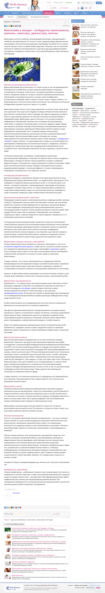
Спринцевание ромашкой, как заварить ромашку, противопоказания (90, 96)
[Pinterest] (20, 26)
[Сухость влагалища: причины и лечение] (75, 59)
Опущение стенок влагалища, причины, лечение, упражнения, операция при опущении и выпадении (90, 43)
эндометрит (54, 249)
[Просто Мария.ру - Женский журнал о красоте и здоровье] (15, 8)
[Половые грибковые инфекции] (75, 89)
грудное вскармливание (79, 124)
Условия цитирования (94, 585)
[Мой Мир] (11, 26)
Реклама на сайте (80, 587)
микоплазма (41, 520)
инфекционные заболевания (89, 122)
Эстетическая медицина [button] (31, 13)
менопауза (86, 116)
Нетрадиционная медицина (40, 17)
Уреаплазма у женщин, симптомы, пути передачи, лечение (33, 528)
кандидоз (83, 126)
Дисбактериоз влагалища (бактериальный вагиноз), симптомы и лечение (39, 541)
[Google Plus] (16, 26)
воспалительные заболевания (89, 112)
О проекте (70, 585)
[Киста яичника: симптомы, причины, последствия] (75, 27)
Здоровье (7, 21)
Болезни (11, 17)
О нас (49, 2)
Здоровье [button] (48, 13)
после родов (92, 126)
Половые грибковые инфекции (23, 562)
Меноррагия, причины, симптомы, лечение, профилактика (33, 535)
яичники (93, 110)
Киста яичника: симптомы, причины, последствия (89, 26)
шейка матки (84, 110)
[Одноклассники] (9, 26)
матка (90, 120)
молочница (75, 122)
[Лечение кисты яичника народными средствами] (75, 81)
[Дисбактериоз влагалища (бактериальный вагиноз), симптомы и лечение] (75, 74)
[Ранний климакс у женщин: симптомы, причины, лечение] (75, 66)
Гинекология (22, 17)
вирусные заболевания (18, 520)
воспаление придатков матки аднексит (18, 246)
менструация (77, 108)
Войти (54, 7)
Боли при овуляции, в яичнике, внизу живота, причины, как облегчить (88, 34)
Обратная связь (58, 2)
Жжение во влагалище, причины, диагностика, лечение (32, 548)
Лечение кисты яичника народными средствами (88, 80)
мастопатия (83, 120)
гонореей (7, 141)
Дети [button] (76, 13)
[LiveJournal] (14, 26)
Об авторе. (16, 493)
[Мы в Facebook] (86, 8)
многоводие (25, 288)
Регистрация (64, 7)
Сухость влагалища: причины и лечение (90, 58)
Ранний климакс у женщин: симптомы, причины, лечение (90, 65)
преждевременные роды (13, 293)
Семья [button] (84, 13)
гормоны (75, 112)
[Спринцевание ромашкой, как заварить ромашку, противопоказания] (75, 96)
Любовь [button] (67, 13)
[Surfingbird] (18, 26)
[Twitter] (7, 26)
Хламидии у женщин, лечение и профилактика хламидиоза (33, 555)
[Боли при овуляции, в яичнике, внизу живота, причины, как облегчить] (75, 34)
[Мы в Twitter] (90, 8)
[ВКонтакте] (5, 26)
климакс (74, 115)
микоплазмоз (31, 520)
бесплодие (49, 520)
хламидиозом (63, 139)
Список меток (77, 104)
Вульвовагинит (17, 575)
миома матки (93, 124)
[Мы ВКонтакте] (82, 8)
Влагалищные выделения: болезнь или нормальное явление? (35, 568)
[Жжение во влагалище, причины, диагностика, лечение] (75, 51)
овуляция (75, 126)
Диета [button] (58, 13)
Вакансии (69, 2)
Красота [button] (15, 13)
